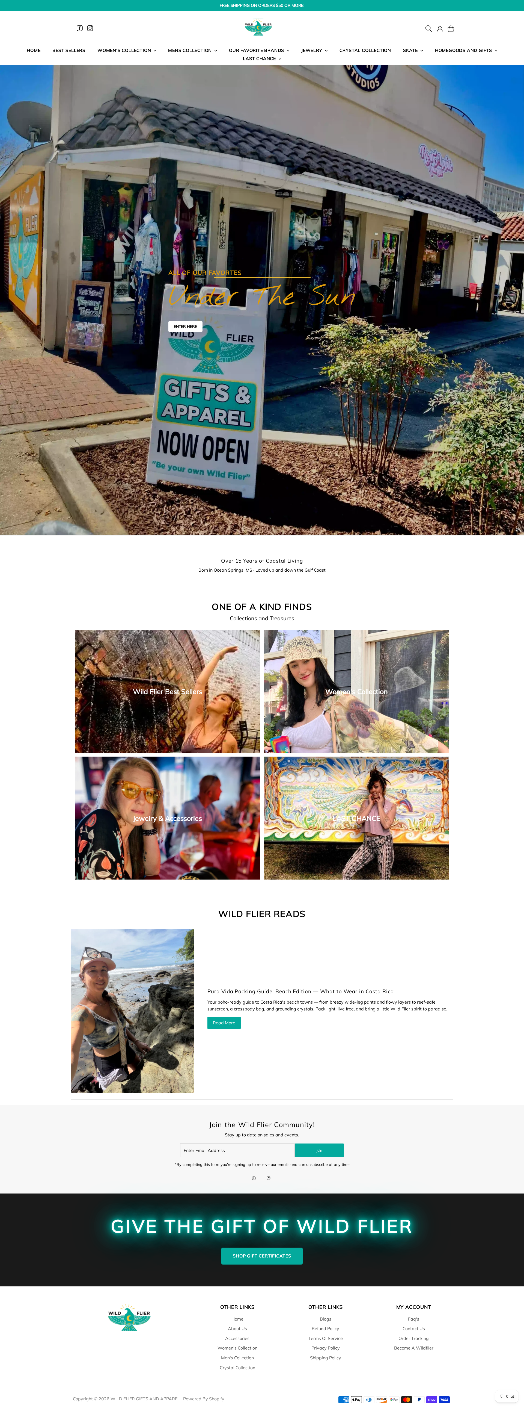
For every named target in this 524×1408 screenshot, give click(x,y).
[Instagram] (90, 28)
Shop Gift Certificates (262, 1256)
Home (237, 1319)
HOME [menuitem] (33, 50)
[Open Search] (429, 28)
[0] (447, 28)
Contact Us (414, 1328)
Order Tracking (413, 1338)
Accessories (237, 1338)
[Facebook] (79, 28)
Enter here (185, 326)
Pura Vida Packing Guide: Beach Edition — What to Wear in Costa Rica (300, 991)
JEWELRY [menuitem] (312, 50)
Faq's (413, 1319)
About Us (237, 1328)
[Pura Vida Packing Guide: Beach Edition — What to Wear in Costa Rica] (132, 1011)
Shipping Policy (325, 1357)
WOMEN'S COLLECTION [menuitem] (124, 50)
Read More (224, 1022)
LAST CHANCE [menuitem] (260, 58)
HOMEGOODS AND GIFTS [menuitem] (464, 50)
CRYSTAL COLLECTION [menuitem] (365, 50)
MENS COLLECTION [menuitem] (190, 50)
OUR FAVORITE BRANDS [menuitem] (257, 50)
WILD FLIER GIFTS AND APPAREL (145, 1398)
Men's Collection (237, 1357)
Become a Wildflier (413, 1348)
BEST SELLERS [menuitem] (68, 50)
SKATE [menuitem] (411, 50)
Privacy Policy (325, 1348)
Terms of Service (325, 1338)
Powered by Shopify (203, 1398)
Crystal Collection (237, 1367)
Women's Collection (237, 1348)
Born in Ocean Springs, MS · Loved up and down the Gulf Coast (262, 570)
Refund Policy (325, 1328)
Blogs (325, 1319)
